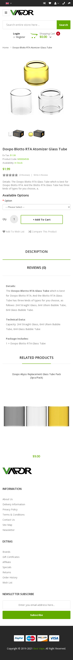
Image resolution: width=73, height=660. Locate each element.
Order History (10, 577)
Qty (4, 219)
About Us (8, 499)
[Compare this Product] (48, 420)
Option (8, 200)
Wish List (7, 582)
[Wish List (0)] (50, 3)
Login (16, 33)
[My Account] (56, 3)
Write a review (41, 175)
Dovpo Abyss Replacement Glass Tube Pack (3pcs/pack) (36, 376)
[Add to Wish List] (36, 420)
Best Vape (38, 648)
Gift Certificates (11, 557)
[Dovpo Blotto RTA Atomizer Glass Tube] (16, 133)
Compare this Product (44, 231)
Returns (7, 572)
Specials (7, 567)
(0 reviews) (24, 175)
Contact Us (9, 519)
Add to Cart (43, 219)
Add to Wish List (15, 231)
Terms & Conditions (14, 514)
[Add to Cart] (25, 420)
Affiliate (7, 562)
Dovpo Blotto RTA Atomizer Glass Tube (32, 47)
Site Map (7, 524)
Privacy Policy (10, 509)
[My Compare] (44, 3)
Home (6, 47)
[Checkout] (69, 3)
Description (36, 251)
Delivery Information (14, 504)
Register (20, 37)
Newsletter (9, 530)
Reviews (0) (36, 267)
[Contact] (63, 3)
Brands (6, 551)
